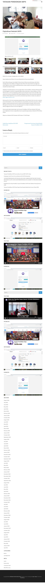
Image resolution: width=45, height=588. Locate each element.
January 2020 (6, 526)
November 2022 (7, 476)
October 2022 (7, 478)
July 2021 (6, 504)
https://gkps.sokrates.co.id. (8, 97)
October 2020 (7, 517)
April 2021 (6, 508)
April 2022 (6, 491)
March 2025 (6, 428)
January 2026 (6, 415)
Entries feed (6, 563)
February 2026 (7, 413)
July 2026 (6, 402)
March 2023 (6, 467)
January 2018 (6, 545)
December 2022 (7, 474)
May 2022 (6, 489)
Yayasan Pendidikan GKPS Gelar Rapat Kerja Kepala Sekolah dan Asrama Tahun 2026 (21, 187)
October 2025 (7, 417)
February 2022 (7, 493)
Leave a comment (21, 33)
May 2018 (6, 543)
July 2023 (6, 463)
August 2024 (6, 439)
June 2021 (6, 506)
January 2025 (6, 432)
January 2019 (6, 539)
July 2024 (6, 441)
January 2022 (6, 495)
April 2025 (6, 426)
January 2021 (6, 513)
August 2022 (6, 482)
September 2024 (7, 437)
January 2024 (6, 452)
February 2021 (7, 511)
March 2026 (6, 411)
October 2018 (7, 541)
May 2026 (6, 406)
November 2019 (7, 528)
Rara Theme (35, 576)
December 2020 (7, 515)
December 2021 (7, 497)
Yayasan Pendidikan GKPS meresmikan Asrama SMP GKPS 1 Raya (17, 174)
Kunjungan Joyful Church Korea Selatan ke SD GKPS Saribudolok (17, 176)
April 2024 (6, 445)
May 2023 (6, 465)
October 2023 (7, 456)
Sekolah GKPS (12, 33)
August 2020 (6, 519)
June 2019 (6, 537)
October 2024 (7, 435)
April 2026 (6, 409)
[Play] (5, 263)
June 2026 (6, 404)
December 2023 (7, 454)
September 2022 (7, 480)
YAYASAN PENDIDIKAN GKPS (14, 2)
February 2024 (7, 450)
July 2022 (6, 484)
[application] (23, 253)
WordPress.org (7, 567)
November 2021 (7, 500)
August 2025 (6, 419)
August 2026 (6, 400)
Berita (5, 553)
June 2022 (6, 487)
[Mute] (39, 263)
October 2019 (7, 530)
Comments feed (7, 565)
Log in (5, 561)
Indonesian (35, 0)
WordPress (22, 577)
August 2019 (6, 532)
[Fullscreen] (40, 263)
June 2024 (6, 443)
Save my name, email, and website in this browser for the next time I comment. (18, 150)
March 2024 (6, 448)
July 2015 (6, 547)
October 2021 (7, 502)
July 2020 (6, 521)
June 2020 (6, 524)
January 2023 (6, 471)
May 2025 (6, 424)
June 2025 (6, 422)
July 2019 (6, 534)
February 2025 (7, 430)
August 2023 (6, 461)
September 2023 (7, 458)
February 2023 (7, 469)
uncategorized (7, 555)
